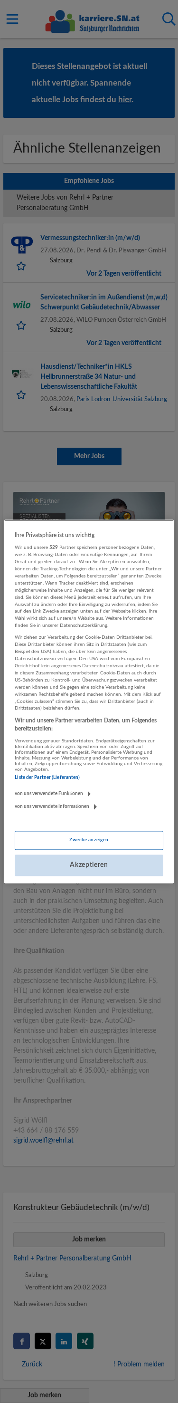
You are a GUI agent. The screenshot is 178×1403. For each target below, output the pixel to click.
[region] (88, 701)
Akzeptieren (89, 865)
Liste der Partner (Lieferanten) (47, 777)
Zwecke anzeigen (88, 839)
